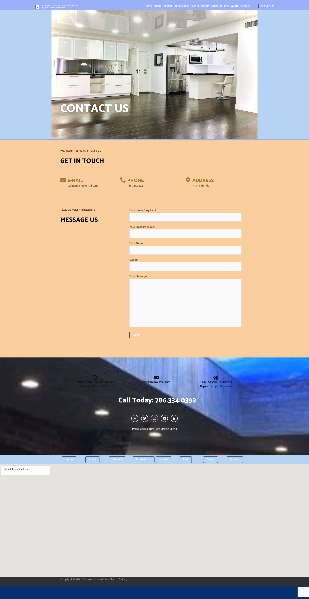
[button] (266, 6)
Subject (133, 260)
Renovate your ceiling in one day (60, 5)
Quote (235, 6)
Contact (245, 6)
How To (195, 6)
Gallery (205, 6)
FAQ (226, 6)
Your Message (138, 276)
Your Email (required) (142, 227)
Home (148, 6)
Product (167, 6)
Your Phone (136, 243)
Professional (181, 6)
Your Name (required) (142, 210)
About (157, 6)
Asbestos (216, 6)
